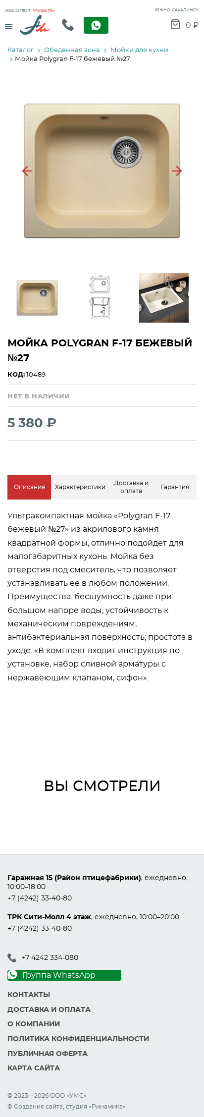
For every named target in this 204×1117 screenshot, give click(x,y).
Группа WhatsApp (59, 975)
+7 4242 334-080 (49, 957)
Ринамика (107, 1107)
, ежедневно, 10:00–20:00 (93, 917)
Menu (8, 23)
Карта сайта (33, 1068)
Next (177, 171)
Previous (27, 171)
